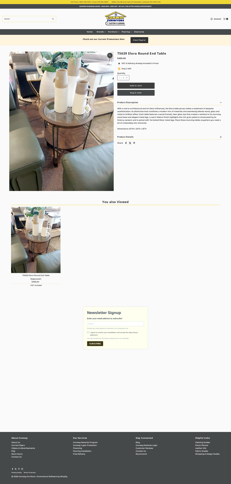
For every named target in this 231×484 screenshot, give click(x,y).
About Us (15, 442)
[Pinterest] (19, 469)
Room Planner (201, 445)
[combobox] (29, 19)
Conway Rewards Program (85, 442)
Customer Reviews (144, 448)
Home (90, 32)
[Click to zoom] (109, 55)
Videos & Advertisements (23, 448)
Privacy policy (16, 472)
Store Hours (17, 454)
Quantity (121, 73)
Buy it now (135, 93)
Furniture (113, 32)
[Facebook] (12, 469)
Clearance (139, 32)
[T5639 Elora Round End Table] (36, 240)
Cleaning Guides (202, 442)
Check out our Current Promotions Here (104, 39)
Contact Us (16, 457)
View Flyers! (139, 40)
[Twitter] (16, 469)
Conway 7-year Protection (85, 445)
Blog (138, 442)
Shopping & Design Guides (207, 454)
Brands (100, 32)
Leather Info (200, 448)
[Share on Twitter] (130, 143)
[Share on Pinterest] (134, 143)
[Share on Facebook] (126, 143)
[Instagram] (22, 469)
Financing (77, 448)
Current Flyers (18, 445)
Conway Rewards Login (146, 445)
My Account (141, 454)
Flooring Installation (82, 451)
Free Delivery (79, 454)
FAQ (13, 451)
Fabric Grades (201, 451)
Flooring (126, 32)
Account (217, 19)
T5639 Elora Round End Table (35, 275)
